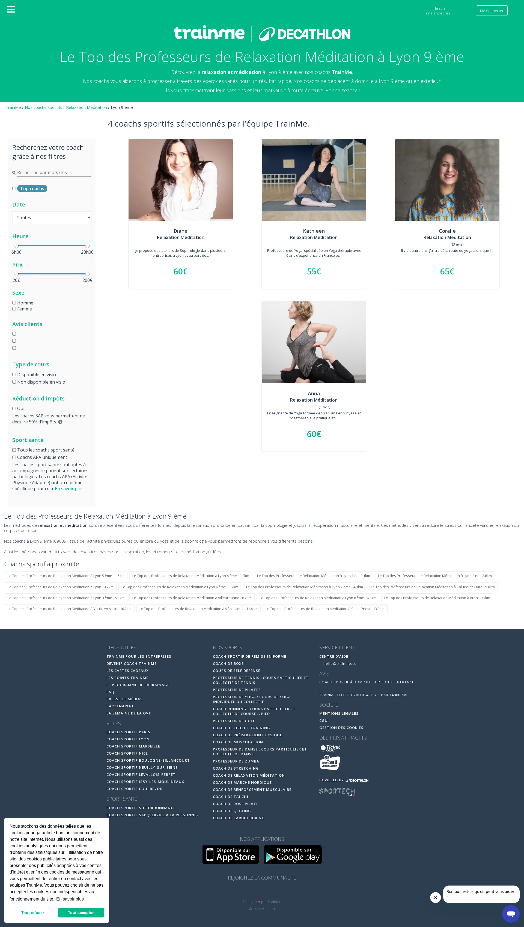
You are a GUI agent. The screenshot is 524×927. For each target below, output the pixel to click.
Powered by (332, 780)
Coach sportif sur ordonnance (140, 807)
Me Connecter (492, 10)
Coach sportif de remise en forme (249, 656)
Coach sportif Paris (128, 731)
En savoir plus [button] (70, 899)
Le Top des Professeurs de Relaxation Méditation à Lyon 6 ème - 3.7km (179, 586)
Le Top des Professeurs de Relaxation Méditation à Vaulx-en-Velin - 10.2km (70, 608)
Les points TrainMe (127, 677)
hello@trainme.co (339, 663)
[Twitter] (262, 891)
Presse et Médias (124, 698)
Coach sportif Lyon (128, 739)
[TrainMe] (262, 33)
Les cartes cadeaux (127, 670)
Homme (25, 303)
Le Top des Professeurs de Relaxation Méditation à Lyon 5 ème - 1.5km (66, 575)
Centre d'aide (333, 656)
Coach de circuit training (241, 727)
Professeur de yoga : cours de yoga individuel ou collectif (252, 699)
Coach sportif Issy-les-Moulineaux (145, 781)
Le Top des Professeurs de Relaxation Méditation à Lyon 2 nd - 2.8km (435, 575)
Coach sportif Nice (127, 753)
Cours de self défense (236, 670)
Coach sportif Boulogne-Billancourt (148, 760)
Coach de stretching (236, 768)
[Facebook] (251, 891)
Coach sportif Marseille (133, 746)
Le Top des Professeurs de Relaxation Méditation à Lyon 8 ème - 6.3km (318, 597)
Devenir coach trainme (131, 663)
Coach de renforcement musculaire (252, 789)
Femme (24, 309)
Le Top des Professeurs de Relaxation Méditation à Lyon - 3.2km (61, 586)
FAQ (110, 691)
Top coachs (32, 189)
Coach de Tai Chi (230, 796)
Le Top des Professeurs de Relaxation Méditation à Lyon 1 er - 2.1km (313, 575)
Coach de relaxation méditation (249, 775)
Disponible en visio (36, 375)
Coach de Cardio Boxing (239, 817)
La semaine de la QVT (128, 713)
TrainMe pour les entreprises (139, 656)
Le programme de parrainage (137, 684)
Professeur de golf (234, 720)
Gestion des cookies (341, 727)
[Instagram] (274, 891)
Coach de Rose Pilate (235, 803)
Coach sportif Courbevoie (134, 788)
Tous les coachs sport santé (46, 450)
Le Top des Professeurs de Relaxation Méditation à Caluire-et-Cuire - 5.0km (433, 586)
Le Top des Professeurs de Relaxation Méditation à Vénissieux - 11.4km (198, 608)
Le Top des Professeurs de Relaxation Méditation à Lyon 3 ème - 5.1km (66, 597)
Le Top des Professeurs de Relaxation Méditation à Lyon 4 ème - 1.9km (190, 575)
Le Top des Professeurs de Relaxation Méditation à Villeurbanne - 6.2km (192, 597)
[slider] (16, 246)
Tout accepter (81, 912)
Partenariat (120, 706)
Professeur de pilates (237, 689)
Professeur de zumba (236, 761)
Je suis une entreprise (438, 11)
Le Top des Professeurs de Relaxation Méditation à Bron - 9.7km (437, 597)
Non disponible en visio (41, 382)
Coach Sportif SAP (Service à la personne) (152, 814)
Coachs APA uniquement (42, 457)
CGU (323, 720)
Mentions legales (339, 713)
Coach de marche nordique (242, 782)
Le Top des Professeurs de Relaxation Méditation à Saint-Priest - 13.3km (325, 608)
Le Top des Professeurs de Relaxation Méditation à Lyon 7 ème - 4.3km (304, 586)
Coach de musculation (238, 742)
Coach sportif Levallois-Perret (141, 774)
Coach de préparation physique (247, 734)
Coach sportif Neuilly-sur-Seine (142, 767)
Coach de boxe (228, 663)
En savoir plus (69, 489)
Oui (20, 408)
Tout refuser (32, 912)
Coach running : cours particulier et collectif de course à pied (254, 711)
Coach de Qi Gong (232, 810)
